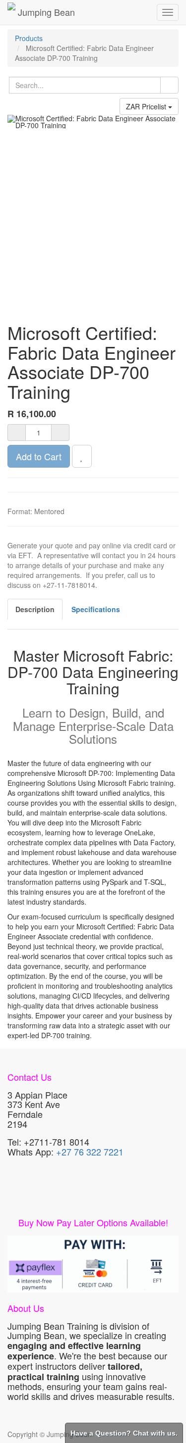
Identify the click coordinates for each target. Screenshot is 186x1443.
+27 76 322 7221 (90, 1151)
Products (29, 38)
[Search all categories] (169, 85)
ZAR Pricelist (147, 106)
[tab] (95, 609)
